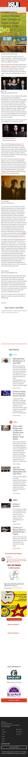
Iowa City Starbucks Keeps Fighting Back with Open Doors (19, 470)
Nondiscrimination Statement (13, 753)
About (3, 741)
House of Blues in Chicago (8, 66)
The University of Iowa (9, 751)
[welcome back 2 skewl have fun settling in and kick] (14, 604)
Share (11, 35)
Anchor (19, 734)
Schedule (4, 731)
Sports (3, 738)
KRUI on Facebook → (14, 625)
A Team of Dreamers (16, 505)
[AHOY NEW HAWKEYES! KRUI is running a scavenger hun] (14, 577)
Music (3, 734)
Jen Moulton (9, 32)
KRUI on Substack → (14, 633)
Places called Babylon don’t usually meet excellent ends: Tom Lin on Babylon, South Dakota (18, 432)
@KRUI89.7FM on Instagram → (14, 554)
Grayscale (23, 96)
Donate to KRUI (14, 700)
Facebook (19, 731)
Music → (16, 355)
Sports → (16, 500)
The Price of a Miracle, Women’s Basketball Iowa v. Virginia (19, 530)
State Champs (19, 239)
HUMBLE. (23, 233)
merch (22, 120)
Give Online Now (14, 747)
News (3, 736)
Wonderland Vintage (14, 682)
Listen (3, 729)
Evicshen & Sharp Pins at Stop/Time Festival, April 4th (19, 393)
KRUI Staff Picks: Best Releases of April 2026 (19, 361)
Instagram (19, 729)
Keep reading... (17, 388)
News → (15, 422)
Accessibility (23, 753)
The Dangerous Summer (14, 144)
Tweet (16, 35)
